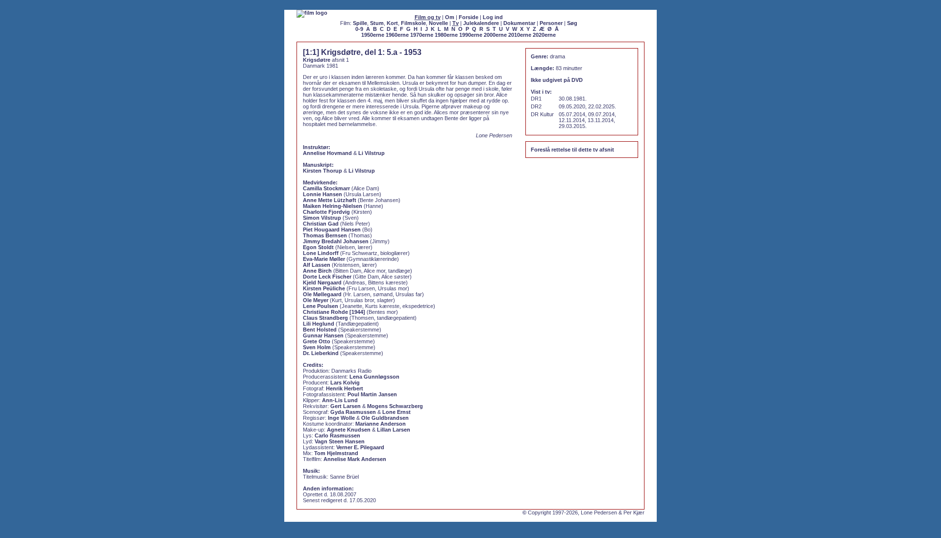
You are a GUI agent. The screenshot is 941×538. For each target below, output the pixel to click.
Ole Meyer (315, 300)
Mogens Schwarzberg (395, 406)
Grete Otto (316, 341)
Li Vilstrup (371, 153)
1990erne (470, 35)
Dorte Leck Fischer (327, 277)
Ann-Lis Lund (340, 400)
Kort (392, 23)
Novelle (438, 23)
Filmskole (413, 23)
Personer (551, 23)
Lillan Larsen (393, 430)
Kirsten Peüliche (324, 288)
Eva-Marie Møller (324, 259)
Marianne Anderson (380, 424)
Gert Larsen (345, 406)
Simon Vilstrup (322, 218)
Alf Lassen (316, 265)
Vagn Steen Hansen (340, 441)
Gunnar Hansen (323, 335)
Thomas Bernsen (325, 235)
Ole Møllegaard (322, 294)
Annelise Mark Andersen (354, 459)
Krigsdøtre (316, 60)
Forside (468, 17)
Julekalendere (481, 23)
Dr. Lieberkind (321, 353)
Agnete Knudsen (349, 430)
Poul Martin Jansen (372, 394)
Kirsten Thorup (322, 171)
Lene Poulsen (320, 306)
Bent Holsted (320, 330)
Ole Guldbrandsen (385, 418)
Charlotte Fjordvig (326, 212)
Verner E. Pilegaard (360, 447)
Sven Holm (317, 347)
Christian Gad (321, 224)
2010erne (519, 35)
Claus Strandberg (325, 318)
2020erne (544, 35)
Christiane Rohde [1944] (334, 312)
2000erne (495, 35)
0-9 (359, 29)
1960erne (397, 35)
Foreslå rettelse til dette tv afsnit (572, 150)
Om (449, 17)
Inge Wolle (341, 418)
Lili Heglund (318, 324)
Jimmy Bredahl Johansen (336, 241)
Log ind (493, 17)
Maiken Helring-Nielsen (332, 206)
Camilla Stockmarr (326, 188)
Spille (360, 23)
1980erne (446, 35)
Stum (377, 23)
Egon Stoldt (318, 247)
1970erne (421, 35)
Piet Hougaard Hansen (332, 229)
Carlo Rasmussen (337, 435)
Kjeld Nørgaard (322, 282)
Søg (572, 23)
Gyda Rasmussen (353, 412)
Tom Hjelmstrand (336, 453)
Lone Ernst (396, 412)
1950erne (372, 35)
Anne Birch (317, 271)
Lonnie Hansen (322, 194)
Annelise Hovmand (327, 153)
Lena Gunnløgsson (374, 377)
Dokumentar (519, 23)
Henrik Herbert (344, 388)
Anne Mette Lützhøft (329, 200)
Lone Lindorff (321, 253)
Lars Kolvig (345, 382)
